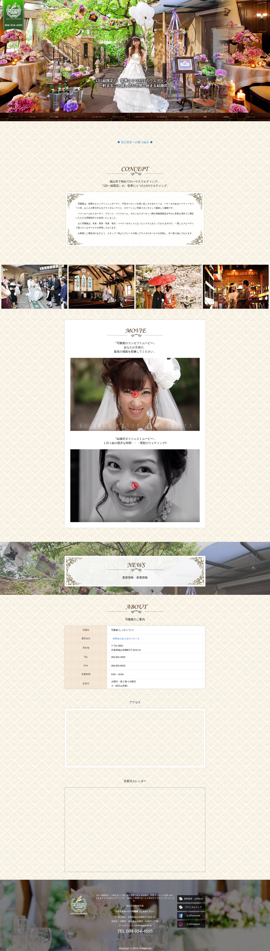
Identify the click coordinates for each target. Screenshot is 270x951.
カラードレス (140, 117)
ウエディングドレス (118, 117)
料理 (205, 117)
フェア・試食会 (183, 117)
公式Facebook (193, 915)
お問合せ (227, 117)
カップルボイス (162, 117)
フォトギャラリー (97, 117)
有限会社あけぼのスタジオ (126, 638)
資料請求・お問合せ (193, 898)
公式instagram (193, 924)
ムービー (248, 117)
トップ (11, 117)
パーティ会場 (54, 117)
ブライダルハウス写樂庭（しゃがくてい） (135, 911)
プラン (75, 117)
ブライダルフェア (193, 907)
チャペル (32, 117)
